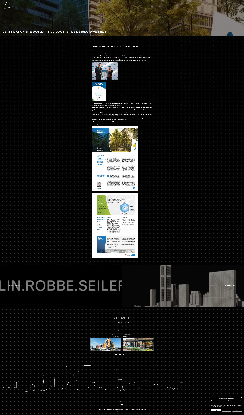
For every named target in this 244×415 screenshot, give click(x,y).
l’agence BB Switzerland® (141, 409)
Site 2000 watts (126, 56)
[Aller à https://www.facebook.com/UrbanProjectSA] (128, 354)
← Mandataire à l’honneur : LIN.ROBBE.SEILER (20, 286)
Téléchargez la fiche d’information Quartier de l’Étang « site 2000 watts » (111, 124)
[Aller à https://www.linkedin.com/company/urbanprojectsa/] (120, 354)
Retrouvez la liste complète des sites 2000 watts (105, 121)
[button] (241, 398)
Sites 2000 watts (102, 112)
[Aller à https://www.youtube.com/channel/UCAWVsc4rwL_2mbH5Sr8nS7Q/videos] (116, 354)
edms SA (127, 103)
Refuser (226, 410)
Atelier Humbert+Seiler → (228, 286)
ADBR (122, 409)
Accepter (216, 410)
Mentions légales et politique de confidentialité (226, 412)
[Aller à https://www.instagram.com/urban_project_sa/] (124, 354)
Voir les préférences (237, 410)
